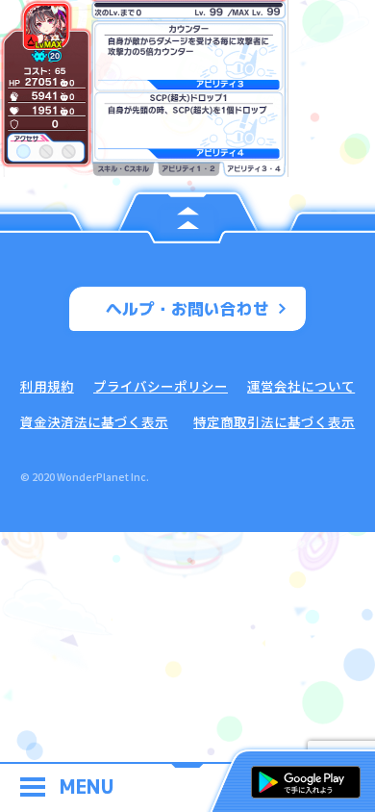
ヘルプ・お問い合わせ (187, 308)
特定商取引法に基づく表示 (274, 421)
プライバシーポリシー (160, 385)
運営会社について (301, 385)
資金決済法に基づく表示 (94, 421)
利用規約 (47, 385)
